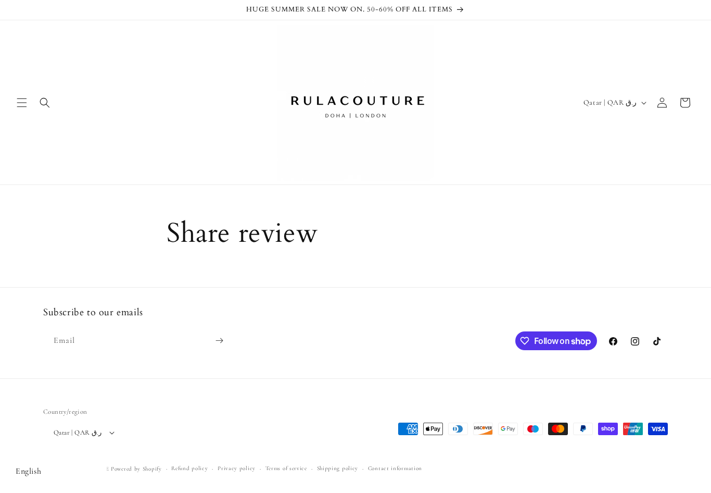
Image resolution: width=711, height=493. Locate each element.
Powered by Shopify (136, 468)
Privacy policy (237, 468)
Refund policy (189, 468)
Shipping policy (338, 468)
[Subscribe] (219, 340)
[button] (21, 102)
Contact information (395, 468)
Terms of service (286, 468)
